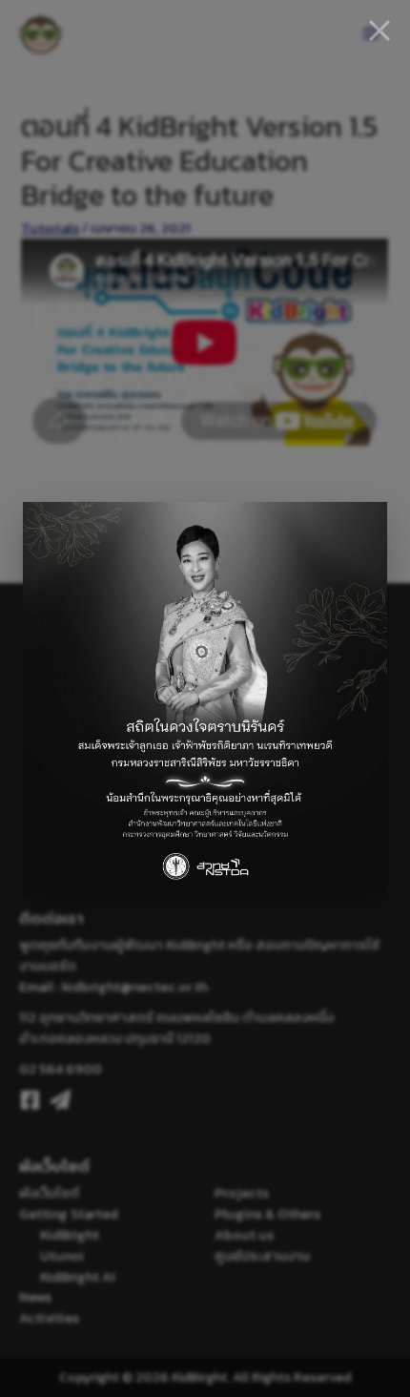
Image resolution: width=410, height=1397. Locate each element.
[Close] (379, 31)
